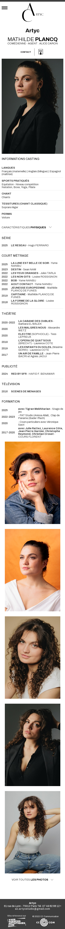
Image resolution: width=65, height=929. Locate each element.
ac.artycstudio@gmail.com (32, 908)
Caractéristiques (24, 227)
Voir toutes (30, 879)
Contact (25, 52)
